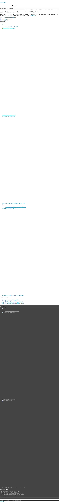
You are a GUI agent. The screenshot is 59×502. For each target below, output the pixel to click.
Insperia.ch (19, 500)
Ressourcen (31, 9)
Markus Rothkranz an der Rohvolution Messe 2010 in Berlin (19, 12)
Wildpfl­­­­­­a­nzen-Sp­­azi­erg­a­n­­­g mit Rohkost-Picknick (14, 301)
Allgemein (14, 17)
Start (26, 9)
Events (36, 9)
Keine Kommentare (8, 17)
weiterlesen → (33, 15)
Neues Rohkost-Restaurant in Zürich (12, 299)
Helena (3, 302)
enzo (3, 301)
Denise (3, 299)
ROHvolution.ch (3, 2)
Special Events (51, 9)
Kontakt (57, 9)
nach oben (2, 501)
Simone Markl (4, 300)
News (46, 9)
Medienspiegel (41, 9)
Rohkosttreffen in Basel (13, 300)
